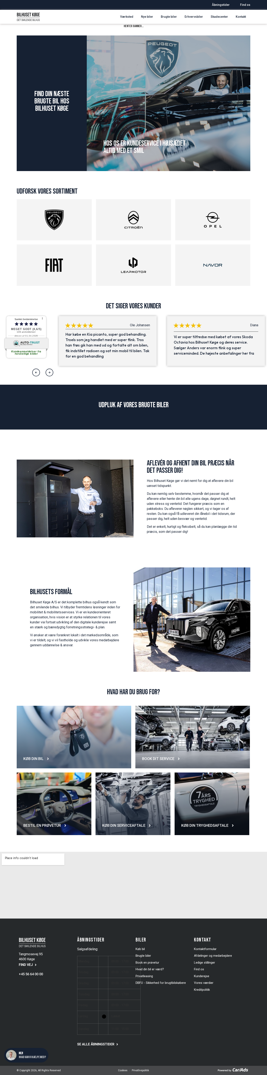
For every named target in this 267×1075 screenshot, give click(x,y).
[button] (36, 372)
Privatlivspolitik (140, 1070)
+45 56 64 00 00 (31, 974)
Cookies (122, 1070)
